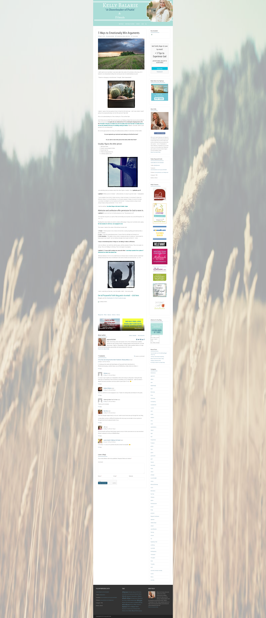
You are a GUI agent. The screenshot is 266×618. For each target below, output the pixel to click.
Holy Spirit (153, 465)
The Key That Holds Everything (157, 356)
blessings (153, 392)
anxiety (130, 592)
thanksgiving (153, 551)
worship (152, 580)
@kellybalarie (157, 165)
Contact (138, 24)
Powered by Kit (160, 71)
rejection (152, 519)
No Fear (152, 494)
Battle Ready (153, 385)
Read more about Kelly (103, 349)
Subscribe (159, 69)
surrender (153, 548)
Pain (135, 604)
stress (114, 314)
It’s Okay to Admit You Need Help (158, 362)
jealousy (132, 602)
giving (152, 446)
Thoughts (153, 557)
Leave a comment (139, 356)
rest (139, 608)
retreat (152, 525)
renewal (135, 608)
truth (152, 567)
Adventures (153, 372)
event (152, 423)
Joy (141, 602)
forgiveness (153, 439)
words (152, 573)
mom (152, 487)
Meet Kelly (121, 24)
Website (131, 476)
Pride (152, 510)
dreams (152, 417)
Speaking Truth (154, 541)
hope (152, 468)
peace (109, 314)
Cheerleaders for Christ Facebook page (116, 298)
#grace (125, 592)
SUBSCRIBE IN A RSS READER (157, 162)
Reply (100, 368)
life (124, 604)
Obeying (152, 497)
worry (118, 314)
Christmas (153, 398)
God (152, 449)
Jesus (152, 471)
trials (152, 561)
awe (151, 382)
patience (139, 604)
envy (152, 420)
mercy (152, 481)
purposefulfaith (111, 36)
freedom (140, 598)
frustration (125, 600)
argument (101, 314)
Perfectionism (154, 503)
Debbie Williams (108, 388)
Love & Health (154, 478)
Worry (152, 576)
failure (124, 36)
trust (133, 610)
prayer (152, 506)
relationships (153, 522)
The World (153, 554)
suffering (153, 545)
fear (129, 36)
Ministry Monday (154, 484)
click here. (135, 295)
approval (153, 376)
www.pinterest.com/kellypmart (161, 172)
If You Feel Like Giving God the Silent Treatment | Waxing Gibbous (114, 359)
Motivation (153, 490)
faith (127, 36)
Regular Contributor (155, 516)
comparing (125, 594)
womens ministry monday (156, 570)
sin (151, 538)
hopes (124, 602)
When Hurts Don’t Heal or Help (157, 358)
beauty (134, 592)
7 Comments (135, 36)
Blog (143, 24)
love (128, 604)
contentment (131, 594)
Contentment (119, 36)
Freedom (153, 443)
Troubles (153, 564)
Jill (104, 427)
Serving (152, 532)
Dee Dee (106, 411)
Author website (132, 335)
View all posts (141, 335)
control (152, 408)
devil (152, 411)
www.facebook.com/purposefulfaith (159, 169)
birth (152, 388)
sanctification (154, 529)
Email (115, 476)
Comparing (153, 401)
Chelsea (106, 373)
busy (152, 395)
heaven (152, 462)
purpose (152, 513)
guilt (151, 459)
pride (137, 606)
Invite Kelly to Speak (129, 24)
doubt (152, 414)
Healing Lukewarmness (156, 360)
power (129, 606)
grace (152, 452)
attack (152, 379)
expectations (153, 427)
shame (152, 535)
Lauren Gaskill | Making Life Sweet (112, 440)
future (129, 600)
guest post (153, 455)
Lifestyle (152, 474)
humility (128, 602)
